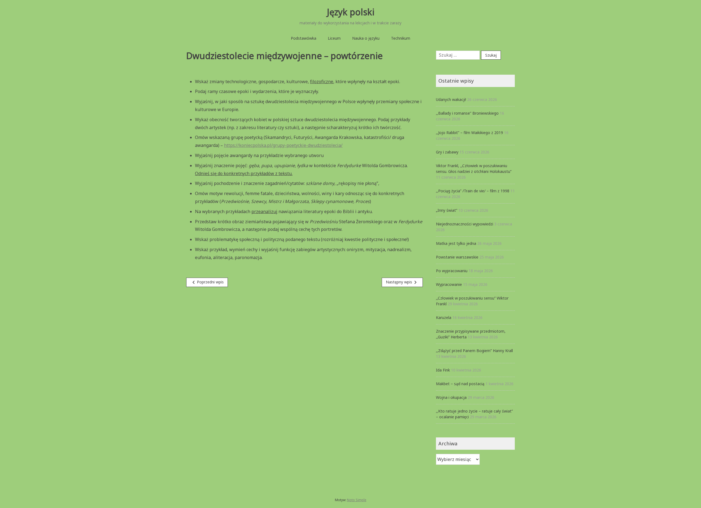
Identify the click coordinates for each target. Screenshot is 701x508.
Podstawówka (303, 38)
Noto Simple (356, 500)
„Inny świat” (446, 210)
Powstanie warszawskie (457, 257)
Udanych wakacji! (451, 99)
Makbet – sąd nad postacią (460, 383)
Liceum (334, 38)
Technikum (400, 38)
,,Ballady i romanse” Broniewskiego (467, 113)
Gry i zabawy (447, 152)
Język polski (350, 12)
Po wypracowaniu (451, 270)
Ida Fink (443, 370)
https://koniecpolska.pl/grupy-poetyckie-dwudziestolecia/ (283, 145)
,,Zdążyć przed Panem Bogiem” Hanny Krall (474, 350)
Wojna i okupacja (451, 397)
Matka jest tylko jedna (456, 243)
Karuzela (443, 317)
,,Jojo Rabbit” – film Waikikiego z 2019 (469, 132)
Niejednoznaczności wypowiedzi (464, 224)
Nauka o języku (366, 38)
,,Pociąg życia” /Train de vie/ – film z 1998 (472, 190)
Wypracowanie (449, 284)
